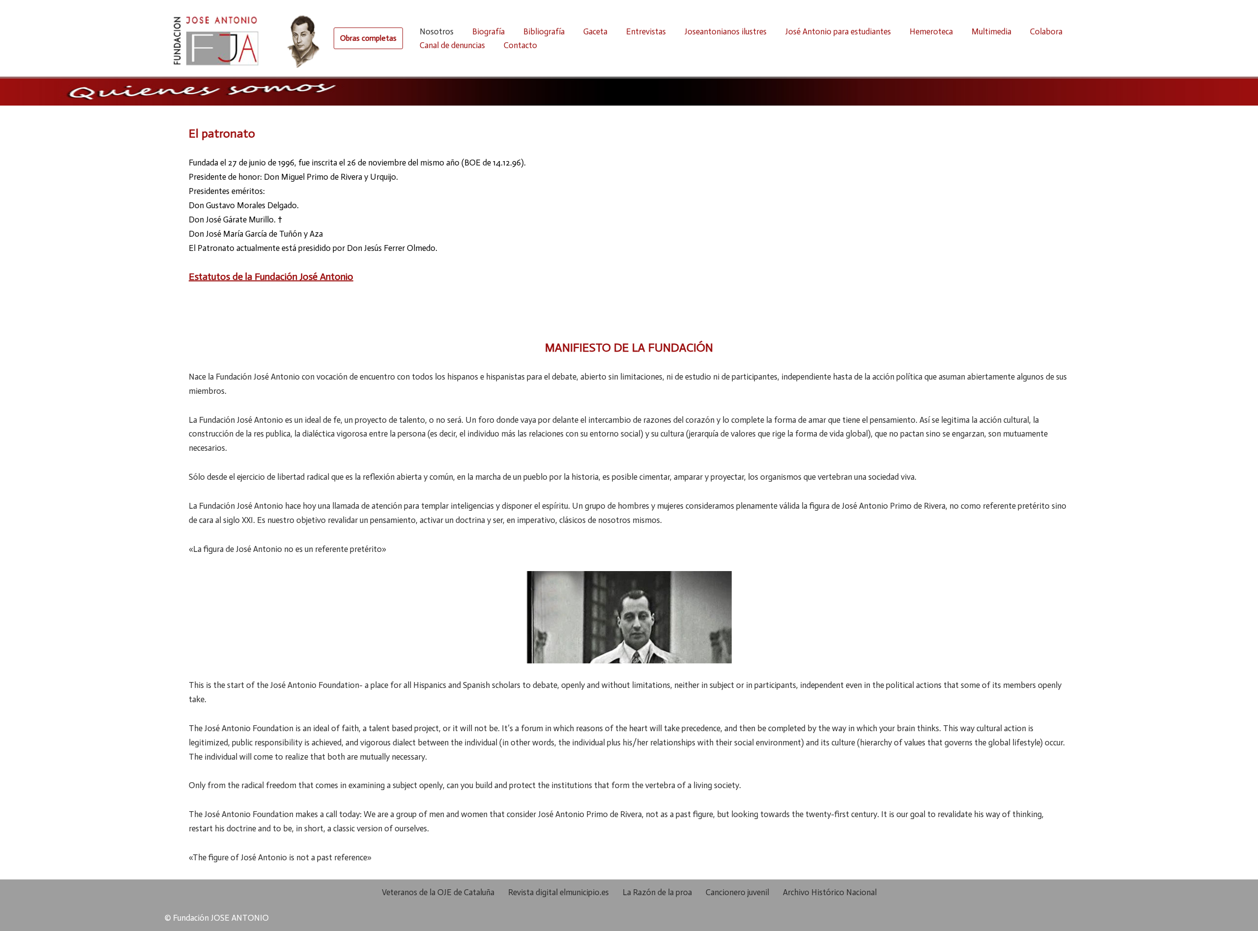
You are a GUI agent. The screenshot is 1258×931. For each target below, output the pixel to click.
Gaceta (595, 31)
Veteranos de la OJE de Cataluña (438, 892)
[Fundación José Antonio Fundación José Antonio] (244, 38)
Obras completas (368, 38)
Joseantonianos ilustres (726, 31)
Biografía (488, 31)
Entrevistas (646, 31)
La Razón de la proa (657, 892)
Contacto (520, 45)
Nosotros (437, 31)
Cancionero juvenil (737, 892)
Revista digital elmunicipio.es (558, 892)
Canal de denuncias (452, 45)
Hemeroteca (931, 31)
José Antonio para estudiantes (838, 31)
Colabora (1046, 31)
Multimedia (991, 31)
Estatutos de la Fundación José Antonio (271, 276)
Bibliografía (544, 31)
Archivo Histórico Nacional (830, 892)
